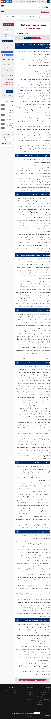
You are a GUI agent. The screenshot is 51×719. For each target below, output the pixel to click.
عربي (48, 1)
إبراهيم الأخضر (10, 117)
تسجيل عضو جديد (8, 61)
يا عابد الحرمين (10, 123)
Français (34, 1)
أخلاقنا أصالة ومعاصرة (7, 75)
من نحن (13, 713)
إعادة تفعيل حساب (8, 64)
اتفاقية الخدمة (23, 713)
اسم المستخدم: (7, 29)
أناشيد (40, 690)
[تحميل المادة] (28, 38)
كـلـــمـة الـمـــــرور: (7, 35)
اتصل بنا (17, 713)
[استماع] (30, 38)
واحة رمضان (31, 692)
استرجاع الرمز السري (8, 59)
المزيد (9, 91)
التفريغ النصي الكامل (36, 37)
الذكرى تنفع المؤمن (9, 119)
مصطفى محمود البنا (10, 107)
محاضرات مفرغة (46, 694)
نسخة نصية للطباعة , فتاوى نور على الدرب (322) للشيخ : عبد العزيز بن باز (32, 680)
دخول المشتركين (7, 41)
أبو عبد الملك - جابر (10, 125)
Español (44, 1)
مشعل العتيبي (11, 130)
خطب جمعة (47, 697)
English (29, 1)
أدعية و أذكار (39, 700)
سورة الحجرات (10, 115)
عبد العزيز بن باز (10, 121)
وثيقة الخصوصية (30, 713)
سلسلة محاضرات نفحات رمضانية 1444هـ (7, 83)
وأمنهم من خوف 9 (8, 79)
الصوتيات (45, 12)
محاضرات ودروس (46, 692)
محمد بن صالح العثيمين (9, 112)
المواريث (15, 690)
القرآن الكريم (47, 690)
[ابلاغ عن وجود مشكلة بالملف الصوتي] (25, 38)
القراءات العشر (30, 699)
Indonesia (23, 1)
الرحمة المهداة (30, 690)
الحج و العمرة (30, 694)
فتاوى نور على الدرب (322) (33, 25)
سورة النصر (11, 105)
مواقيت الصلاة (13, 692)
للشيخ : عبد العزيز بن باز (32, 28)
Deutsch (39, 1)
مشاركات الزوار (5, 690)
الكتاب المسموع (46, 699)
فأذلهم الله (11, 128)
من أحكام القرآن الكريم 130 (10, 110)
